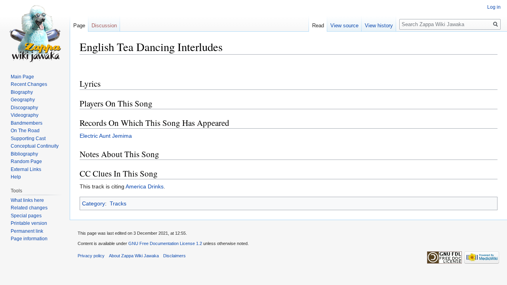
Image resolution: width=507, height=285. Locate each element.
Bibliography (24, 154)
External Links (26, 169)
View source (344, 25)
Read (318, 25)
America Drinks (145, 186)
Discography (24, 107)
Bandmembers (26, 123)
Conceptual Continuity (35, 146)
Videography (24, 115)
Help (16, 177)
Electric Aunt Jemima (106, 136)
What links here (27, 200)
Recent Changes (29, 84)
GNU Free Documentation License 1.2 (165, 243)
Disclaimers (174, 255)
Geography (23, 100)
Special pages (26, 215)
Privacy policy (91, 255)
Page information (29, 238)
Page (79, 25)
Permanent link (27, 231)
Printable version (29, 223)
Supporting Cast (28, 138)
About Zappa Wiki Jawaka (134, 255)
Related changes (29, 208)
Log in (494, 7)
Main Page (22, 77)
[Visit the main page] (35, 31)
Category (93, 203)
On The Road (25, 130)
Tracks (118, 203)
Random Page (26, 161)
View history (379, 25)
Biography (22, 92)
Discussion (104, 25)
